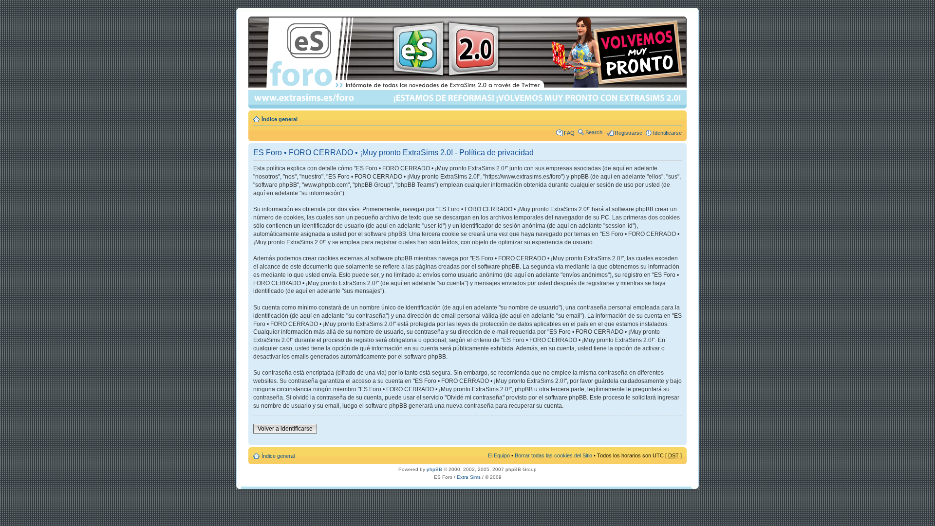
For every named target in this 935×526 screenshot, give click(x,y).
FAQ (569, 133)
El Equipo (499, 455)
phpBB (434, 469)
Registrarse (628, 133)
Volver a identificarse (285, 428)
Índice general (280, 119)
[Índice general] (468, 62)
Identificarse (667, 133)
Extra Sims (469, 477)
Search (593, 132)
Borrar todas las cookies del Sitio (553, 455)
